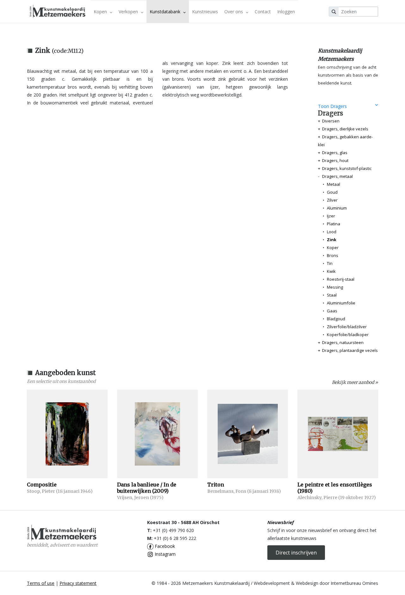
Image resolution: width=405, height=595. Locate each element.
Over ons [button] (234, 12)
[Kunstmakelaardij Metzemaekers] (57, 11)
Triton (215, 484)
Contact (263, 12)
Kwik (331, 271)
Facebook (164, 546)
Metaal (333, 184)
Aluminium (337, 208)
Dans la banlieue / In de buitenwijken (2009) (146, 487)
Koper (333, 247)
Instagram (164, 554)
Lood (331, 232)
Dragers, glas (334, 152)
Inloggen (286, 12)
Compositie (42, 484)
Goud (332, 192)
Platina (333, 224)
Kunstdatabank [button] (166, 12)
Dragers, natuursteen (343, 342)
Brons (332, 255)
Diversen (331, 121)
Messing (335, 287)
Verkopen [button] (129, 12)
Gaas (332, 311)
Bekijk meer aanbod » (355, 382)
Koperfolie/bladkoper (348, 334)
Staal (332, 295)
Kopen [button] (101, 12)
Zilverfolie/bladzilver (347, 326)
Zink (331, 239)
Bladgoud (336, 319)
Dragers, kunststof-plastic (346, 168)
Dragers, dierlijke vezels (345, 129)
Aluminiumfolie (341, 303)
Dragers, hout (335, 160)
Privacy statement (78, 583)
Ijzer (331, 216)
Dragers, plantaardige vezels (350, 350)
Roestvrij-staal (340, 279)
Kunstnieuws (205, 12)
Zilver (332, 200)
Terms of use (40, 583)
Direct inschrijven (296, 552)
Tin (330, 263)
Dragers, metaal (337, 176)
